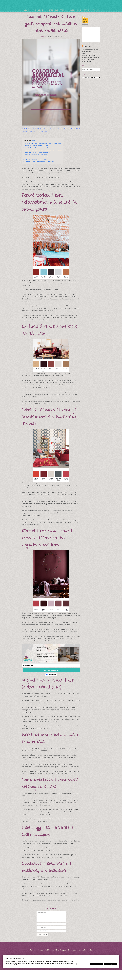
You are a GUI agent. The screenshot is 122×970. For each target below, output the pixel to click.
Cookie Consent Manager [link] (11, 958)
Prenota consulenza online (70, 10)
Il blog (26, 10)
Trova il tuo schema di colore (57, 36)
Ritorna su (33, 950)
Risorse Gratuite (72, 950)
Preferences (83, 964)
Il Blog (57, 950)
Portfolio (86, 10)
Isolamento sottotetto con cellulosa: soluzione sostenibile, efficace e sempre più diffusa (90, 59)
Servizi (40, 10)
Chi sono (33, 10)
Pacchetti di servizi (52, 10)
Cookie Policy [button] (51, 963)
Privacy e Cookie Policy (85, 950)
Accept (110, 964)
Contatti (52, 950)
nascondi (33, 140)
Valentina (49, 36)
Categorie (95, 10)
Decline (97, 964)
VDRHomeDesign (87, 46)
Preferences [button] (17, 965)
